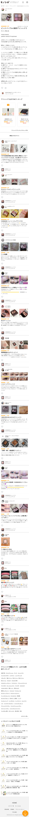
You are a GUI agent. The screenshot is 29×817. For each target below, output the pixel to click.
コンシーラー (21, 673)
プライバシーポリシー (20, 809)
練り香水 (17, 711)
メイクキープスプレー (8, 703)
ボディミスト (11, 711)
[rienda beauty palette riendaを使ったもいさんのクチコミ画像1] (6, 17)
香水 (21, 711)
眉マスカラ (16, 688)
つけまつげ (22, 685)
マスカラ (9, 680)
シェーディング (18, 675)
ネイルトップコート (5, 693)
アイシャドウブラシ (5, 706)
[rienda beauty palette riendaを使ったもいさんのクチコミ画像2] (18, 17)
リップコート (18, 701)
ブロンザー (3, 678)
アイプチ (17, 685)
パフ (2, 703)
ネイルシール (18, 690)
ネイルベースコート (15, 693)
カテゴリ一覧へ (24, 716)
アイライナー (14, 683)
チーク (15, 673)
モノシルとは (18, 806)
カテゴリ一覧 (11, 806)
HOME (14, 803)
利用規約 (12, 809)
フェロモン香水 (4, 711)
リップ (19, 698)
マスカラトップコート (6, 683)
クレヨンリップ (4, 701)
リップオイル (11, 701)
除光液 (18, 695)
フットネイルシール (5, 695)
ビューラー (24, 701)
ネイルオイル (13, 695)
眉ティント (11, 688)
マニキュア (12, 690)
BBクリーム (9, 678)
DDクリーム (21, 678)
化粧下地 (3, 673)
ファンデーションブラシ (16, 706)
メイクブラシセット (18, 703)
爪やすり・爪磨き (13, 698)
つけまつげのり (4, 688)
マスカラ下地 (14, 680)
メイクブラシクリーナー (15, 708)
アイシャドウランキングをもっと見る (19, 130)
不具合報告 (14, 812)
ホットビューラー (10, 685)
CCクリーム (15, 678)
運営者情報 (7, 809)
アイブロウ (3, 685)
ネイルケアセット (5, 698)
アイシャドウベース (22, 683)
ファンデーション (9, 673)
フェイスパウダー (5, 675)
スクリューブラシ (5, 708)
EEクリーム (3, 680)
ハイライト (12, 675)
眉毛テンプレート (5, 690)
